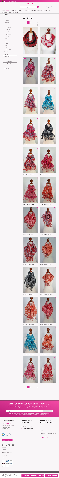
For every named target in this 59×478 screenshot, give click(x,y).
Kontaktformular (52, 433)
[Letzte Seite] (42, 22)
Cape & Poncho (7, 49)
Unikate (7, 41)
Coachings (4, 455)
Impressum (4, 449)
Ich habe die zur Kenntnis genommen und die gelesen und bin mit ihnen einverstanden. (30, 413)
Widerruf (4, 454)
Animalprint (9, 34)
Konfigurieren (25, 475)
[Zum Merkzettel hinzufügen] (37, 28)
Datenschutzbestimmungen (18, 413)
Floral (7, 36)
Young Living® (7, 63)
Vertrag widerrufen (7, 440)
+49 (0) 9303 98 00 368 (27, 428)
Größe (6, 38)
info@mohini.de (44, 430)
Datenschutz (5, 450)
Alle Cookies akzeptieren (51, 475)
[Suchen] (38, 7)
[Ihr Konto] (49, 7)
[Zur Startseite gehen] (29, 4)
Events (5, 66)
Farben (7, 20)
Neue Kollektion (8, 61)
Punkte (8, 31)
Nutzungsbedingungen (42, 414)
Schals (5, 18)
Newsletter (4, 447)
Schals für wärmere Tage (9, 46)
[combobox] (28, 7)
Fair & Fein (6, 51)
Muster (7, 25)
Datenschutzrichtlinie (34, 414)
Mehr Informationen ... (7, 476)
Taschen (6, 54)
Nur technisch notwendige (37, 475)
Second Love (7, 58)
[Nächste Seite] (40, 22)
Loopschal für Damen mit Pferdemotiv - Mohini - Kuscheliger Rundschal (30, 55)
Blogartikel (6, 68)
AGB (35, 413)
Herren (7, 43)
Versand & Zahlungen (7, 452)
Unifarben (8, 27)
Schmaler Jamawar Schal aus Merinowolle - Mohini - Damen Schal (29, 114)
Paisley (8, 29)
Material (7, 22)
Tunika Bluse (7, 56)
